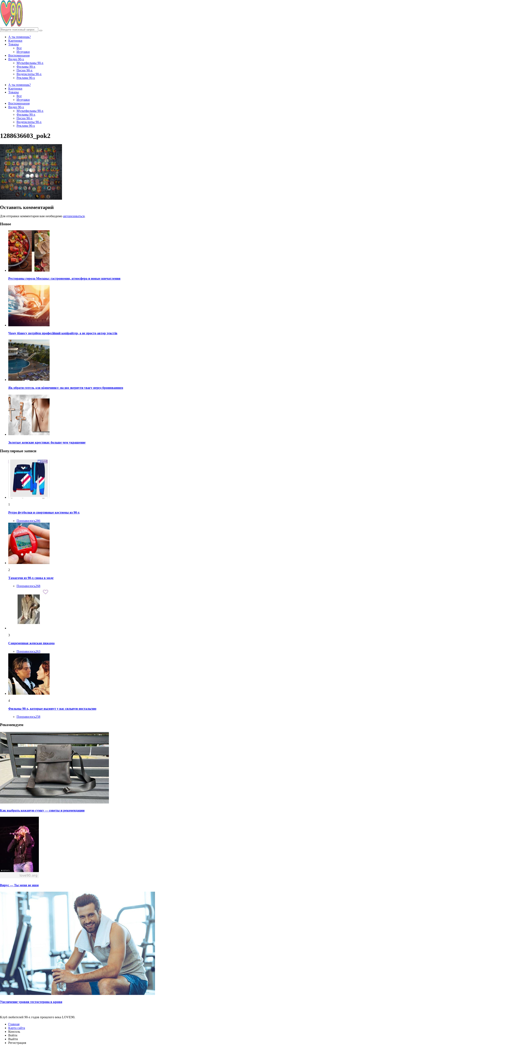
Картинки (15, 40)
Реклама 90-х (26, 78)
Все (19, 48)
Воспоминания (19, 55)
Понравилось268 (28, 586)
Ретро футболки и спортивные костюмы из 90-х (44, 512)
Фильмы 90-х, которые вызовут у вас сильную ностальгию (52, 708)
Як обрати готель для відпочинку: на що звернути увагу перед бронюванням (65, 387)
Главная (13, 1024)
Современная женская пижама (31, 643)
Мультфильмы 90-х (30, 63)
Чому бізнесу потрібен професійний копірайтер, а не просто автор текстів (62, 333)
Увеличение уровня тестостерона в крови (31, 1002)
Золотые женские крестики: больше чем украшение (47, 442)
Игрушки (23, 51)
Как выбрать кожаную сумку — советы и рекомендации (42, 810)
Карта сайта (16, 1028)
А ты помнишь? (19, 37)
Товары (13, 44)
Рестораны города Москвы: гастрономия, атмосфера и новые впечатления (64, 278)
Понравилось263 (28, 651)
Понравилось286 (28, 520)
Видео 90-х (16, 59)
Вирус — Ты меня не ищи (19, 885)
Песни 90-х (24, 70)
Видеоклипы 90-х (29, 74)
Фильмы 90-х (26, 66)
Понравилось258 (28, 716)
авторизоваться (74, 216)
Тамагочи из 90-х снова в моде (31, 578)
